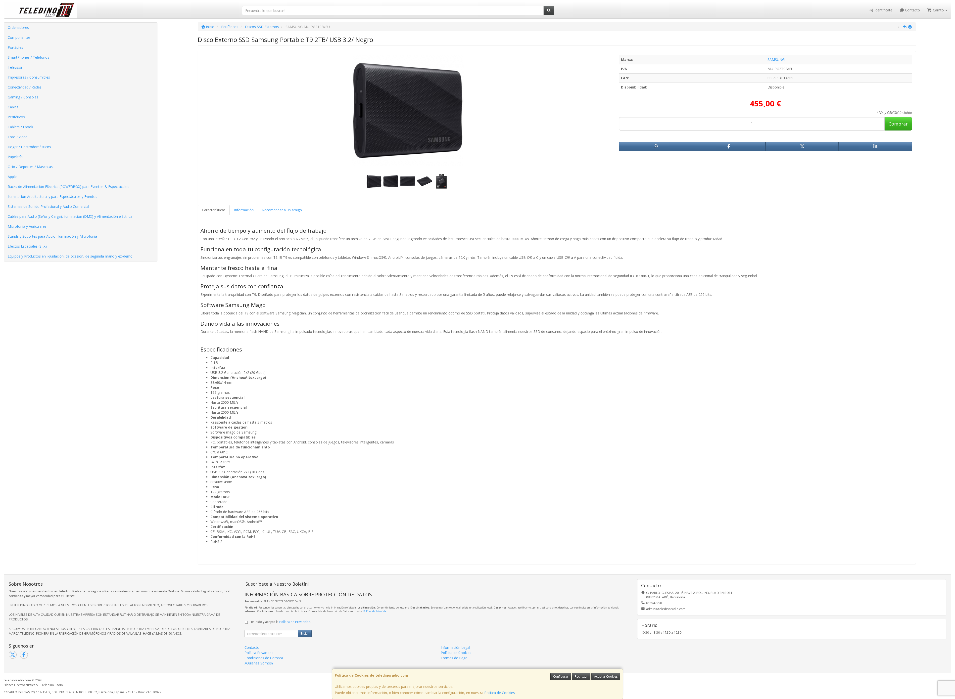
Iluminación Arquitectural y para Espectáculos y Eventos (52, 196)
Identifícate (882, 10)
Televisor (15, 67)
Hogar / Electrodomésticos (29, 146)
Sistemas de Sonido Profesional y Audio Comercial (48, 206)
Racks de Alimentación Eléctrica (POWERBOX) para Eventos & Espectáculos (68, 186)
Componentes (19, 37)
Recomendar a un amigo (282, 210)
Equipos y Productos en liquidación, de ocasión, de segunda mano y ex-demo (70, 256)
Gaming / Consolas (23, 97)
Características (214, 210)
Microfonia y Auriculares (27, 226)
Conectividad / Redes (25, 87)
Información (244, 210)
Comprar (898, 124)
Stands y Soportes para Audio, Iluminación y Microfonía (52, 236)
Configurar (560, 676)
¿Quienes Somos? (258, 663)
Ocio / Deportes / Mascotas (30, 166)
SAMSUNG (776, 59)
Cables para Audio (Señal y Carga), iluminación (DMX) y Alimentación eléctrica (70, 216)
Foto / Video (18, 136)
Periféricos (16, 117)
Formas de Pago (454, 657)
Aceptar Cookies (606, 676)
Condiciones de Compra (263, 657)
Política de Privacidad (375, 611)
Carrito (938, 10)
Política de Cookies (499, 692)
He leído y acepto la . (280, 622)
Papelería (15, 156)
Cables (13, 107)
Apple (12, 176)
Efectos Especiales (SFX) (27, 246)
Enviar (304, 633)
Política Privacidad (259, 652)
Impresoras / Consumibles (29, 77)
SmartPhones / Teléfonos (28, 57)
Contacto (912, 10)
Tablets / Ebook (20, 127)
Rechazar (581, 676)
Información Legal (455, 647)
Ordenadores (18, 27)
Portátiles (15, 47)
